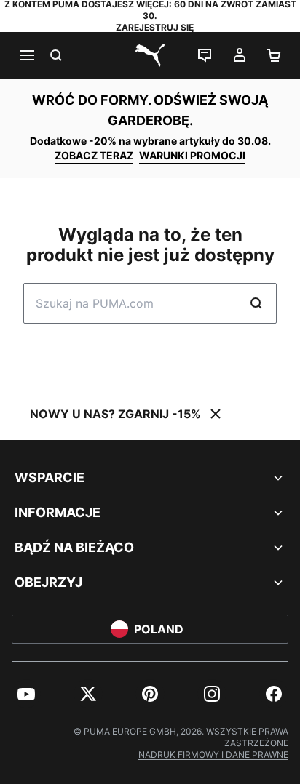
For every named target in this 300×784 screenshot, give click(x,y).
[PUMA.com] (150, 55)
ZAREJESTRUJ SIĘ (155, 27)
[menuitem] (26, 693)
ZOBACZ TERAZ (94, 155)
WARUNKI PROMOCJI (192, 155)
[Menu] (26, 55)
